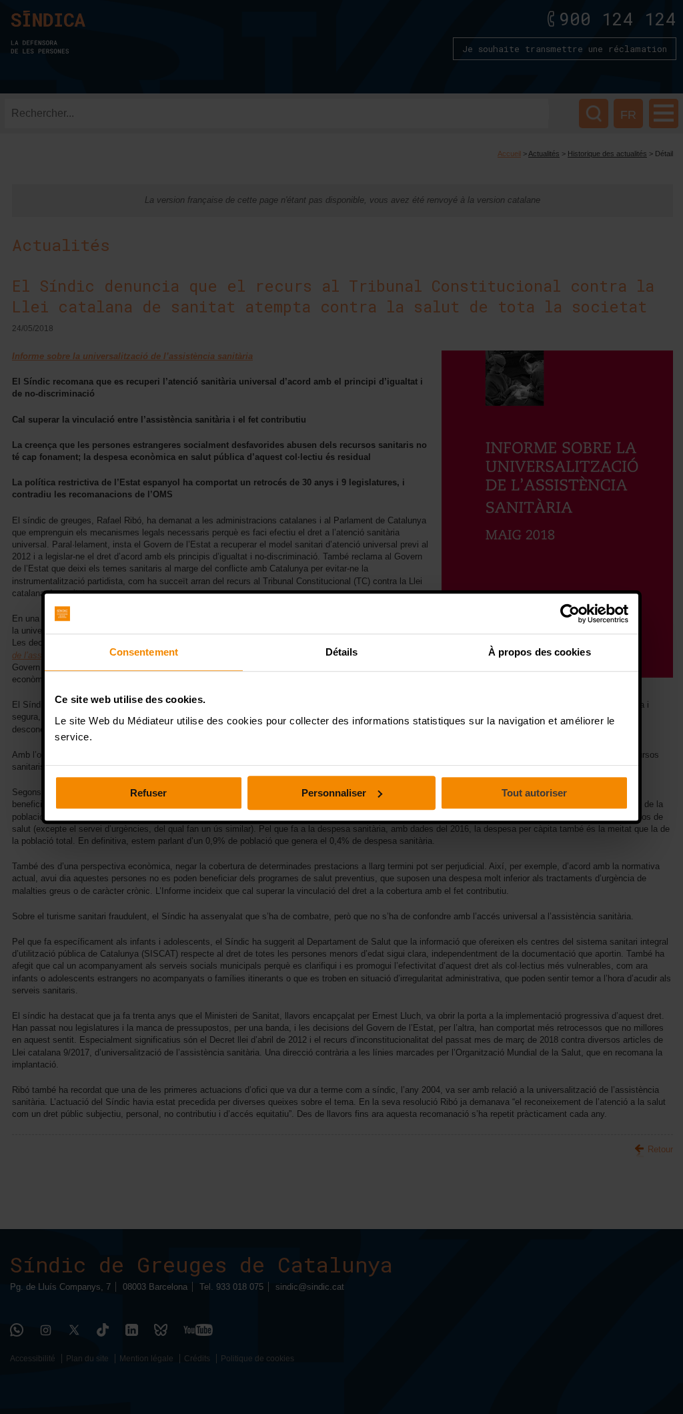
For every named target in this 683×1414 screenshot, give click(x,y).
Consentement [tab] (143, 652)
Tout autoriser (534, 792)
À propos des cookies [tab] (539, 652)
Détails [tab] (341, 652)
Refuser (148, 792)
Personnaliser (333, 792)
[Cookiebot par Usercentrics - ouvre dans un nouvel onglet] (570, 614)
